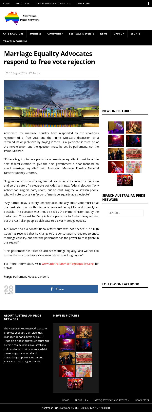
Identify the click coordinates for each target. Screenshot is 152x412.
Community (55, 33)
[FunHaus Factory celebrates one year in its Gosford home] (125, 180)
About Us (20, 3)
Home (6, 3)
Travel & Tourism (15, 41)
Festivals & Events (81, 33)
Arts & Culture (13, 33)
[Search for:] (125, 213)
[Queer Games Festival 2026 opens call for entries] (134, 154)
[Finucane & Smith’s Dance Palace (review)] (134, 141)
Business (35, 33)
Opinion (118, 33)
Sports (135, 33)
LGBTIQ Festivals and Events (51, 3)
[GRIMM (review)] (134, 127)
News (103, 33)
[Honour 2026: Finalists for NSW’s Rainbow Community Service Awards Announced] (116, 127)
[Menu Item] (148, 3)
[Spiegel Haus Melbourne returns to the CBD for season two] (116, 141)
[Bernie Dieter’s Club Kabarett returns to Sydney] (116, 167)
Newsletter (83, 3)
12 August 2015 (18, 73)
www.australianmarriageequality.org (68, 264)
